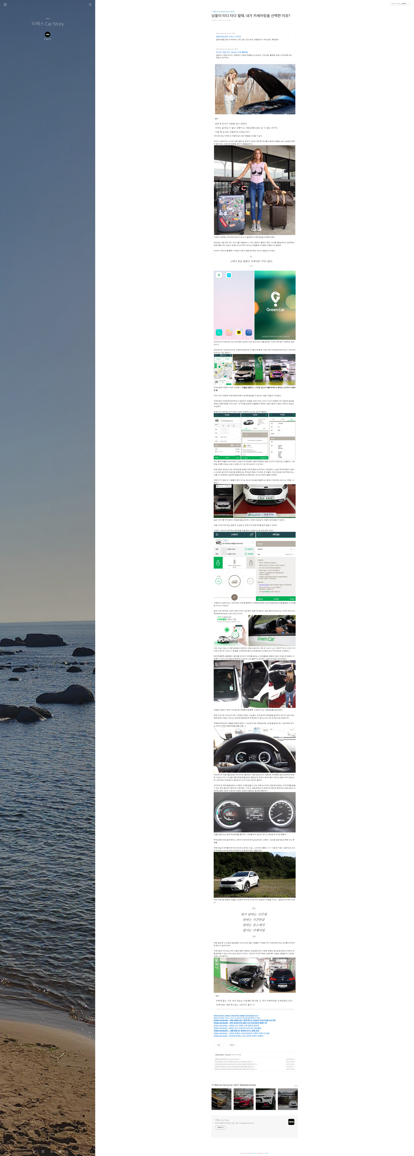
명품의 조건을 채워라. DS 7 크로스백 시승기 (226, 1059)
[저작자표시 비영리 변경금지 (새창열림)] (239, 1045)
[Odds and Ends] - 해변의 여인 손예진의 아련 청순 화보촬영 (237, 1028)
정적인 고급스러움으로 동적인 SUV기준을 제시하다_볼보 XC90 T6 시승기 (235, 1069)
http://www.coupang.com (225, 49)
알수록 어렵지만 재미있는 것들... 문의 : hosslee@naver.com (234, 1123)
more (296, 1086)
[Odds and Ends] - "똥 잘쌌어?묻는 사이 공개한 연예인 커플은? (239, 1036)
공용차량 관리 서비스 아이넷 (228, 36)
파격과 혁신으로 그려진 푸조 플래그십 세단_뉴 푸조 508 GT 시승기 (233, 1061)
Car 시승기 (228, 1054)
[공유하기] (221, 1045)
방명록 (43, 1151)
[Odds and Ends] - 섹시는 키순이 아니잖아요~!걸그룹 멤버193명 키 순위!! (237, 1018)
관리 (60, 1151)
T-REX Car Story (219, 1054)
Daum (254, 1153)
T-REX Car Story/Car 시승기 (223, 11)
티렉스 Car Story (47, 24)
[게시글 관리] (224, 1045)
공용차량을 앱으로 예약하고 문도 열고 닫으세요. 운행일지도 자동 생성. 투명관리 (247, 39)
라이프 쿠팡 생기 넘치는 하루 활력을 (232, 52)
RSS (52, 1151)
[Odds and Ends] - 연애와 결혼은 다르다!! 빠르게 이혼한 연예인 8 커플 (241, 1033)
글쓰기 (35, 1151)
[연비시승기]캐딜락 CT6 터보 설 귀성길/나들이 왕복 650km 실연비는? (234, 1066)
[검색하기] (90, 4)
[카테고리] (5, 4)
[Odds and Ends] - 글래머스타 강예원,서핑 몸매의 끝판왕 (236, 1025)
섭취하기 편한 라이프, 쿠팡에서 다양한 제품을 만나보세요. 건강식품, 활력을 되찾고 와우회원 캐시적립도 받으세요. (254, 56)
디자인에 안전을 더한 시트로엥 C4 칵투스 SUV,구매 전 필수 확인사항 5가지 (235, 1064)
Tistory (267, 1153)
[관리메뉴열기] (410, 3)
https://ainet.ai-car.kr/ (223, 33)
